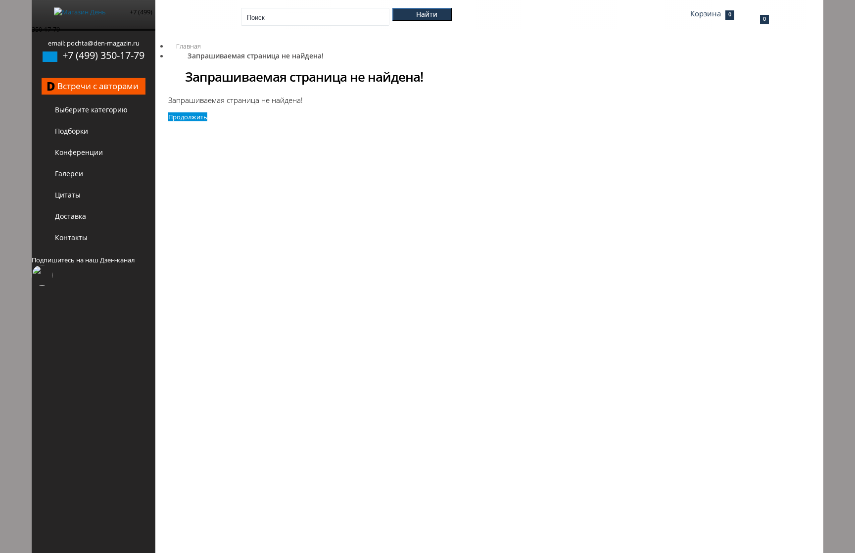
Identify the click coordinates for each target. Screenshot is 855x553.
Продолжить (187, 116)
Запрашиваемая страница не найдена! (256, 55)
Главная (188, 46)
